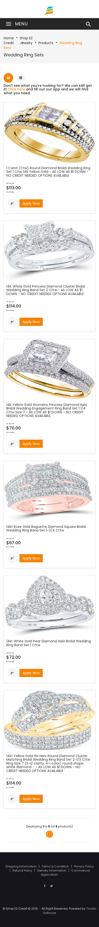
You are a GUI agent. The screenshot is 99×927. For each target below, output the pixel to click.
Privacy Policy (84, 866)
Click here (16, 89)
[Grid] (8, 78)
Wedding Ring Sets (24, 55)
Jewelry (26, 42)
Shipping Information (21, 866)
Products (45, 42)
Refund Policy (22, 870)
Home (9, 38)
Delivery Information (52, 870)
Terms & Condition (56, 866)
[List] (20, 78)
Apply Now (31, 203)
